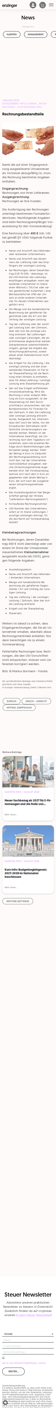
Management (36, 34)
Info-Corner (28, 103)
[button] (5, 1402)
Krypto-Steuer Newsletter (33, 1315)
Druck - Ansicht (36, 701)
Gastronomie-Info (29, 106)
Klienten (12, 34)
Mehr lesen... (11, 814)
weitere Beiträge (17, 901)
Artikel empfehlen (19, 707)
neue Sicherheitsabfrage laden (24, 1363)
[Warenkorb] (44, 5)
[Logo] (16, 6)
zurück (12, 701)
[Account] (33, 7)
